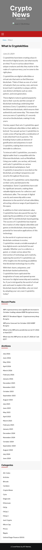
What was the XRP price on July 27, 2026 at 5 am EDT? (21, 338)
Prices (5, 529)
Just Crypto (7, 520)
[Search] (38, 34)
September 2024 (9, 446)
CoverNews (16, 546)
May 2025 (6, 412)
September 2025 (9, 396)
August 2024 (8, 450)
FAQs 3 (5, 516)
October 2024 (8, 442)
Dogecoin (6, 499)
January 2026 (8, 379)
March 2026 (7, 370)
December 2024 (9, 433)
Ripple (5, 533)
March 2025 (7, 421)
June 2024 (7, 458)
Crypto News (21, 11)
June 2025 (7, 408)
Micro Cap (7, 524)
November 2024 (9, 437)
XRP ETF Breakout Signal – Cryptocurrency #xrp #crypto (21, 317)
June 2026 (7, 358)
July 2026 (6, 354)
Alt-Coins (6, 473)
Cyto (5, 494)
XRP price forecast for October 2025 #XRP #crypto (19, 324)
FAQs (5, 507)
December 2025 (9, 383)
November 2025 (9, 387)
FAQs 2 (5, 512)
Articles (6, 477)
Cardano (6, 486)
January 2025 (8, 429)
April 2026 (7, 366)
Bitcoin (6, 481)
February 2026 (8, 375)
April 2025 (7, 416)
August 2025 (8, 400)
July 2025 (6, 404)
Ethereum (7, 503)
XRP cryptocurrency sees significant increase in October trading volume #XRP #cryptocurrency (21, 311)
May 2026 (6, 362)
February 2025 (8, 425)
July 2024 (6, 454)
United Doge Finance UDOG (13, 537)
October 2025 (8, 391)
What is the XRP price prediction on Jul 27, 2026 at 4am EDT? (21, 331)
